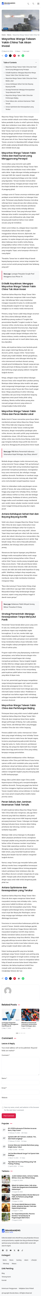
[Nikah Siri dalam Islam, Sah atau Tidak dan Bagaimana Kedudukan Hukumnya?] (6, 1192)
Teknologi (6, 1263)
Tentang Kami (6, 1277)
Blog (3, 1273)
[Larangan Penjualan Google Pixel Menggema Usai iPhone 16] (11, 1019)
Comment (6, 1055)
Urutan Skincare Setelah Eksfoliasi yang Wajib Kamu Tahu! (23, 1146)
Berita (5, 1260)
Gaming (18, 1260)
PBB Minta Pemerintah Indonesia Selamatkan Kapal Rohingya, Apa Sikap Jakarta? (29, 1025)
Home (4, 35)
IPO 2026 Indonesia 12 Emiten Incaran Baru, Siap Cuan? (22, 1129)
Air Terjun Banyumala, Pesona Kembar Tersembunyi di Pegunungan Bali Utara (23, 1216)
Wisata (14, 1263)
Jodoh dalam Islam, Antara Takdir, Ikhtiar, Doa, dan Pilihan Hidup (25, 1177)
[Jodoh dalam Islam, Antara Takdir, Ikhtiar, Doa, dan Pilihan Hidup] (6, 1182)
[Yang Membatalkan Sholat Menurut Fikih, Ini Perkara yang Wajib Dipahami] (6, 1201)
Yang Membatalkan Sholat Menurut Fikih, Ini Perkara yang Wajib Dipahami (25, 1197)
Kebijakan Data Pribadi (26, 1288)
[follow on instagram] (7, 1250)
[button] (28, 4)
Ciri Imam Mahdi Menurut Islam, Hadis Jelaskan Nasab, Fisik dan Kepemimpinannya (24, 1206)
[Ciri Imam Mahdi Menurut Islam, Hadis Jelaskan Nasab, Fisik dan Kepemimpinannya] (6, 1210)
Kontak (4, 1280)
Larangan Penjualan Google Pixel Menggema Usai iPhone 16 (10, 1024)
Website (4, 1098)
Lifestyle (34, 1260)
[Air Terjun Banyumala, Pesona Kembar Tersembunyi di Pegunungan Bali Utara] (6, 1220)
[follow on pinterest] (18, 1250)
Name (4, 1078)
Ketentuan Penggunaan (9, 1288)
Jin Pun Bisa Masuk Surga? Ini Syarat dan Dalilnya (23, 1154)
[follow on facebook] (3, 1250)
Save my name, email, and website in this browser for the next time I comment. (21, 1108)
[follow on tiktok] (22, 1250)
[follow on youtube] (10, 1250)
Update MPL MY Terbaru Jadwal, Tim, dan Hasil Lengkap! (22, 1138)
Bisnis (5, 28)
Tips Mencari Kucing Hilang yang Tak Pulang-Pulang (22, 1163)
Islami (26, 1260)
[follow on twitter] (14, 1250)
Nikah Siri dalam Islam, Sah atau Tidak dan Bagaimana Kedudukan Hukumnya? (25, 1187)
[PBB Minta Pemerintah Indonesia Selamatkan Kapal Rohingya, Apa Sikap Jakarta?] (30, 1019)
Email (4, 1088)
